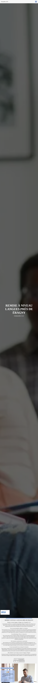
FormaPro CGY (4, 1)
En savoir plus (21, 659)
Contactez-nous (21, 661)
